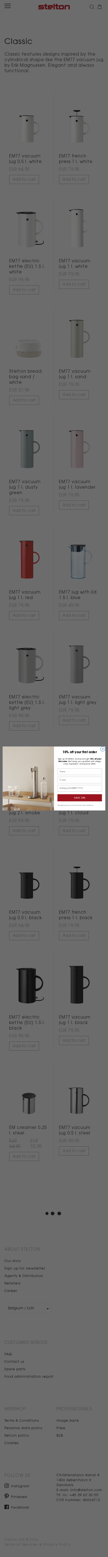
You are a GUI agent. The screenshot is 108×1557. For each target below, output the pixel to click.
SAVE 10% (79, 798)
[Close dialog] (103, 749)
